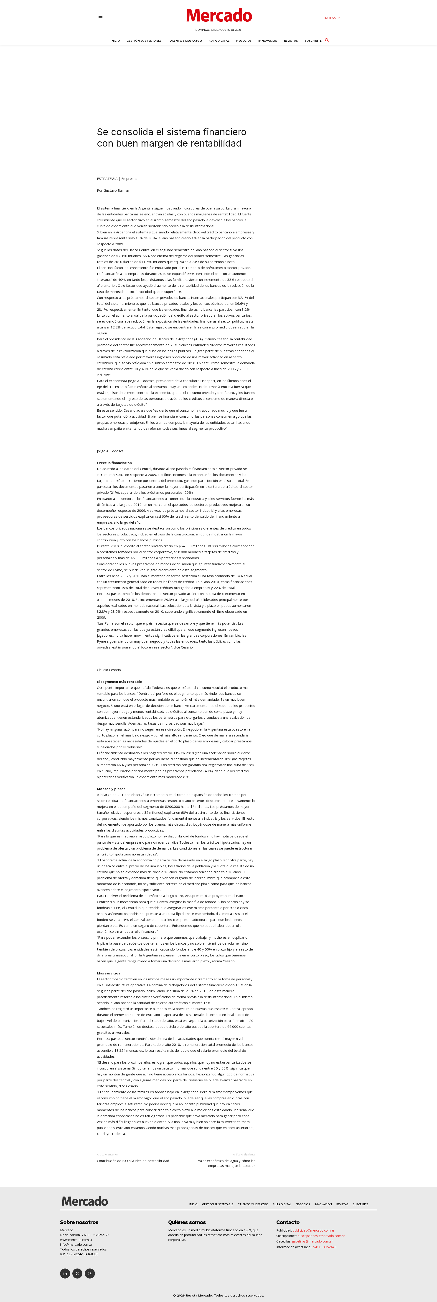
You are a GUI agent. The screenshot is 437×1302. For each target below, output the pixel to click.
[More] (198, 162)
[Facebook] (155, 162)
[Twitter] (77, 1273)
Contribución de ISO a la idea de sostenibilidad (133, 1160)
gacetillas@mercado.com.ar (312, 1241)
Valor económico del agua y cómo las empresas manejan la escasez (226, 1163)
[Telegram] (176, 162)
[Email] (187, 162)
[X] (145, 162)
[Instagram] (90, 1273)
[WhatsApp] (166, 162)
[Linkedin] (134, 162)
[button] (327, 39)
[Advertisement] (218, 79)
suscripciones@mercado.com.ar (321, 1236)
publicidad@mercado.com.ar (313, 1230)
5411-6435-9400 (325, 1247)
